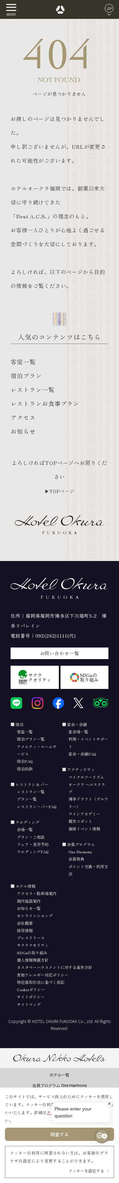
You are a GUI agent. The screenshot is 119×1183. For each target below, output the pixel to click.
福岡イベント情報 (84, 828)
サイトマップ (29, 1004)
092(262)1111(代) (55, 635)
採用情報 (25, 930)
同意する (59, 1134)
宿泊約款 (25, 768)
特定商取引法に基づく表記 (40, 982)
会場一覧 (25, 829)
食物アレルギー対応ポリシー (42, 975)
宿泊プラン (26, 375)
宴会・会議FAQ (82, 754)
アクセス (23, 417)
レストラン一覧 (32, 389)
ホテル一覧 (59, 1074)
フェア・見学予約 (33, 844)
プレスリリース (31, 937)
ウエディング (27, 822)
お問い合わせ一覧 (59, 653)
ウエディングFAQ (33, 851)
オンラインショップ (35, 915)
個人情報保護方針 (33, 960)
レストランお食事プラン (45, 403)
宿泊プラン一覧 (31, 739)
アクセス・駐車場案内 (37, 893)
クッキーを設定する (86, 1170)
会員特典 (76, 859)
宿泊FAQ (25, 761)
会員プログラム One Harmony (59, 1085)
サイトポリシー (31, 996)
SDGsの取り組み (89, 677)
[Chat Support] (102, 1136)
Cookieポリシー (31, 989)
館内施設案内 (29, 901)
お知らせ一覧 (29, 908)
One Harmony (80, 851)
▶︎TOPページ (60, 491)
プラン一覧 (27, 799)
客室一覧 (23, 361)
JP (109, 8)
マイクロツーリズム (86, 777)
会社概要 (25, 923)
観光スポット (80, 821)
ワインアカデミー (84, 814)
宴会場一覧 (78, 731)
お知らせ (23, 431)
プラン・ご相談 (31, 837)
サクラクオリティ (39, 677)
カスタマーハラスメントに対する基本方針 (54, 967)
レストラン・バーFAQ (37, 806)
